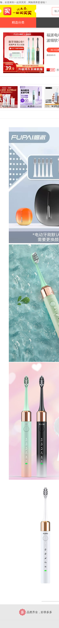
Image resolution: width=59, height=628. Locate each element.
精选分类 (18, 22)
